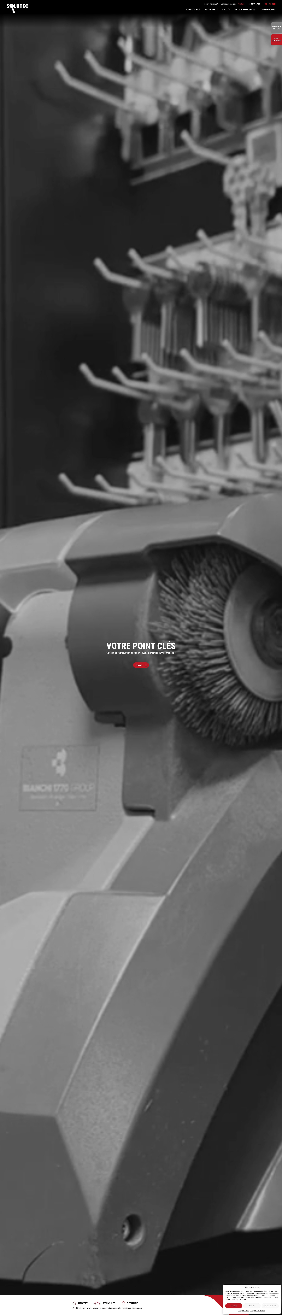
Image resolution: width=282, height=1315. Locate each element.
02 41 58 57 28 (254, 4)
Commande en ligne (276, 27)
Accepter (234, 1306)
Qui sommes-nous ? (210, 4)
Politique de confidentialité (257, 1311)
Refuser (251, 1306)
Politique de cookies (243, 1311)
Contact (241, 4)
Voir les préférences (270, 1306)
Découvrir (139, 665)
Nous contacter (276, 40)
